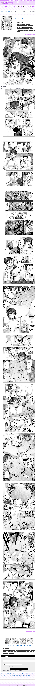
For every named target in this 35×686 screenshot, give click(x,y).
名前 (3, 663)
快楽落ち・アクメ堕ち (20, 30)
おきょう (18, 22)
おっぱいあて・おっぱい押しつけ (20, 650)
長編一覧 (15, 6)
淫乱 (25, 30)
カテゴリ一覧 (26, 6)
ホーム (2, 6)
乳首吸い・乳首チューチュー (21, 28)
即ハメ (28, 28)
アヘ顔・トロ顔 (19, 27)
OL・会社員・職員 (20, 24)
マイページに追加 (29, 34)
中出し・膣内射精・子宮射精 (27, 27)
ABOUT (32, 6)
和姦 (21, 22)
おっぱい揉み (28, 650)
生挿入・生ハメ (30, 30)
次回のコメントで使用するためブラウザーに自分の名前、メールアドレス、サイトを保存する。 (16, 666)
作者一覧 (20, 6)
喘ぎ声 (31, 28)
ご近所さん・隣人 (26, 24)
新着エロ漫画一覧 (8, 6)
